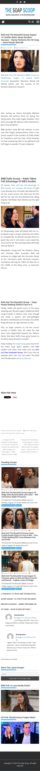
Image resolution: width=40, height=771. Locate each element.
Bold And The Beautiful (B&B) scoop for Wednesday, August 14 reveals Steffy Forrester (20, 78)
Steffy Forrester (20, 433)
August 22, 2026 (8, 490)
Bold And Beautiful (30, 431)
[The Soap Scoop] (3, 21)
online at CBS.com (23, 358)
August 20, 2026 (8, 573)
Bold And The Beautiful (9, 431)
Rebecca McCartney (22, 48)
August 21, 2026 (8, 530)
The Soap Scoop (18, 343)
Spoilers (19, 431)
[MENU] (37, 21)
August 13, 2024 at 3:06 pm (26, 618)
